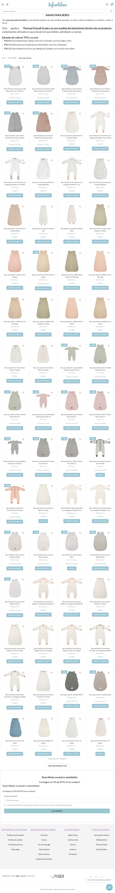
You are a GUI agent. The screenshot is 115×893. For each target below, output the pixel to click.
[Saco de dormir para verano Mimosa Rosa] (43, 541)
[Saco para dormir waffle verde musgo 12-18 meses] (71, 261)
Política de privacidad (15, 835)
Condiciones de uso (15, 844)
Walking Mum (71, 94)
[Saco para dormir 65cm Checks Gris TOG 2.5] (43, 447)
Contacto (44, 835)
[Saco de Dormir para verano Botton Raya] (100, 541)
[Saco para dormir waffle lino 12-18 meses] (14, 308)
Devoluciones (44, 849)
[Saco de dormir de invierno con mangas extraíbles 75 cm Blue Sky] (14, 168)
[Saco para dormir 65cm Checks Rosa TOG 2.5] (71, 401)
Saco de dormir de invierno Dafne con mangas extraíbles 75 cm (43, 604)
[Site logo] (57, 4)
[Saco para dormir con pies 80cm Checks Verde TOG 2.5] (71, 354)
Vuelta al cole (73, 840)
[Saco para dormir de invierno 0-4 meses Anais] (14, 215)
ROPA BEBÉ (12, 58)
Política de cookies (15, 840)
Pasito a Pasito (15, 94)
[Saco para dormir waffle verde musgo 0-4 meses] (43, 308)
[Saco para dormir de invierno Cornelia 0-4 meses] (43, 681)
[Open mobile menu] (3, 4)
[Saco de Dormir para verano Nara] (71, 541)
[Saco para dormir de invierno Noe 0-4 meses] (43, 494)
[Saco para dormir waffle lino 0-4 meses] (100, 308)
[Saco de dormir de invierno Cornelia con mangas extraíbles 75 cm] (14, 681)
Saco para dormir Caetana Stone (72, 695)
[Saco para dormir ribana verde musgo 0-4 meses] (100, 215)
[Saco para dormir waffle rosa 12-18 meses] (100, 261)
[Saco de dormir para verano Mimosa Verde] (14, 541)
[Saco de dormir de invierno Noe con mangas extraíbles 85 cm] (71, 494)
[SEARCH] (111, 11)
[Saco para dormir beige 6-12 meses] (43, 727)
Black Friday (73, 835)
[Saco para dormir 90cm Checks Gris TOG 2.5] (71, 447)
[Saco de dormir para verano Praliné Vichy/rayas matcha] (14, 122)
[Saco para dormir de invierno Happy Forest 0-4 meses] (14, 634)
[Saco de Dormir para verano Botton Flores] (14, 588)
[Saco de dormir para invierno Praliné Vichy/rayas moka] (100, 75)
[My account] (7, 4)
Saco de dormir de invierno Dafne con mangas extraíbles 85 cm (72, 604)
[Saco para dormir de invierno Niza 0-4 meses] (43, 354)
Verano (73, 844)
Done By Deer (101, 849)
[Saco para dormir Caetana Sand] (100, 681)
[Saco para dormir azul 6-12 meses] (14, 727)
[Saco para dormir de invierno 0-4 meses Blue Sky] (43, 168)
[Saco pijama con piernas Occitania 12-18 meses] (14, 494)
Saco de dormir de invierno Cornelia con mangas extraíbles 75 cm (15, 697)
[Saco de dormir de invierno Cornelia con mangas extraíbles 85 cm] (100, 634)
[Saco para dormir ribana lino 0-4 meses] (43, 261)
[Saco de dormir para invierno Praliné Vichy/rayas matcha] (71, 75)
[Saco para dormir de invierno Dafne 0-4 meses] (100, 588)
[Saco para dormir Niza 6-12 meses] (100, 727)
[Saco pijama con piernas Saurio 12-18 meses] (100, 447)
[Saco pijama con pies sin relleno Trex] (43, 215)
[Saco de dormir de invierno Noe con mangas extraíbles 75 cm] (100, 494)
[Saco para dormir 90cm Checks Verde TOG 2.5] (14, 401)
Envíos (44, 840)
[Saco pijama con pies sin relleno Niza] (71, 215)
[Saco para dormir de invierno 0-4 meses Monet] (71, 122)
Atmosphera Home (101, 835)
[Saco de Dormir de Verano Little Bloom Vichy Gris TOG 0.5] (43, 75)
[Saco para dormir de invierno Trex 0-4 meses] (14, 354)
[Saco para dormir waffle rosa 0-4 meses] (71, 308)
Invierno (73, 849)
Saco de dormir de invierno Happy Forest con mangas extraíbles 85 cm (71, 650)
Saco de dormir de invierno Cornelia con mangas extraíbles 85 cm (100, 650)
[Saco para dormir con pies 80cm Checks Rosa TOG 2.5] (43, 401)
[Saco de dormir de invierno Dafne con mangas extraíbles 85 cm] (71, 588)
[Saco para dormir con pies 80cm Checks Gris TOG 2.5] (14, 447)
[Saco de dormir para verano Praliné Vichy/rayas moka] (43, 122)
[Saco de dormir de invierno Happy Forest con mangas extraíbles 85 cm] (71, 634)
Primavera (73, 854)
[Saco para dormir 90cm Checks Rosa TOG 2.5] (100, 401)
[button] (14, 102)
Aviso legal (15, 849)
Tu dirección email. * (11, 796)
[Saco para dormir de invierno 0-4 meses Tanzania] (100, 168)
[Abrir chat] (109, 887)
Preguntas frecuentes (44, 859)
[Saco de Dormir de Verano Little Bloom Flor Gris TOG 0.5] (14, 75)
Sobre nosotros (44, 854)
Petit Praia (71, 373)
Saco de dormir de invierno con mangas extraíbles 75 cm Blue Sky (15, 184)
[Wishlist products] (107, 4)
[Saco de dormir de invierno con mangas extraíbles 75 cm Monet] (100, 122)
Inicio (4, 58)
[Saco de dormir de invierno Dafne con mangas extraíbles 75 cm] (43, 588)
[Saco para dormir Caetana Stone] (71, 681)
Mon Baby (100, 466)
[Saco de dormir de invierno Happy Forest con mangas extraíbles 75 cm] (43, 634)
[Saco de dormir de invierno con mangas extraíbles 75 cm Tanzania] (71, 168)
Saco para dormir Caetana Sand (100, 695)
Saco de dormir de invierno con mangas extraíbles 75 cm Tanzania (72, 184)
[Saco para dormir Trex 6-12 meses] (71, 727)
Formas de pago (44, 844)
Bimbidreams (71, 141)
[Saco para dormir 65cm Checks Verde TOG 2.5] (100, 354)
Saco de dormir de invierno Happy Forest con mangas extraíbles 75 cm (43, 650)
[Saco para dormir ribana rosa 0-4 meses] (14, 261)
